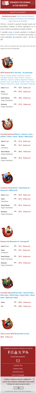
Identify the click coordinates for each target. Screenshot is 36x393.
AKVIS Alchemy (22, 16)
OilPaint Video (14, 295)
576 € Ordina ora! (24, 88)
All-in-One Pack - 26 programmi (21, 73)
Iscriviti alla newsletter (18, 357)
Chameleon (21, 76)
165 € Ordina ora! (24, 205)
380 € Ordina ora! (24, 306)
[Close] (34, 379)
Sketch (17, 84)
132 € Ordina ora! (24, 256)
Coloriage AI (3, 78)
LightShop (17, 80)
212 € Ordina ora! (24, 141)
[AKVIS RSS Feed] (27, 352)
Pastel (28, 82)
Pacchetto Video (5, 293)
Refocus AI (3, 84)
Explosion (28, 78)
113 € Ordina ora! (24, 246)
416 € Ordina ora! (24, 158)
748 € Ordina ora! (24, 98)
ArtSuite (8, 76)
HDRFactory (3, 80)
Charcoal (27, 76)
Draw (16, 78)
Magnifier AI (24, 80)
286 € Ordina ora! (24, 152)
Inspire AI (10, 80)
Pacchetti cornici (18, 372)
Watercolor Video (11, 298)
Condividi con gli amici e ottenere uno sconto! (18, 348)
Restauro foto (22, 19)
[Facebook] (9, 352)
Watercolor (32, 84)
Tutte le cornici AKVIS (20, 21)
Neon (8, 82)
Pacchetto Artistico (6, 134)
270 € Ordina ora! (24, 212)
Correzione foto (12, 19)
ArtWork (14, 76)
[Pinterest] (23, 352)
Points (32, 82)
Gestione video (18, 369)
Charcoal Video (28, 293)
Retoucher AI (10, 84)
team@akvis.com (11, 35)
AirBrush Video (17, 293)
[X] (20, 352)
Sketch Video (24, 295)
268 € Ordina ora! (24, 302)
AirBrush (2, 76)
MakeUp (31, 80)
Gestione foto (18, 365)
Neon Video (4, 295)
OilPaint (23, 82)
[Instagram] (12, 352)
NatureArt (3, 82)
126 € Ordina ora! (24, 195)
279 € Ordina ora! (24, 263)
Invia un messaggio (18, 375)
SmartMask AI (24, 84)
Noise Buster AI (15, 82)
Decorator (11, 78)
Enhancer (21, 78)
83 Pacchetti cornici (21, 334)
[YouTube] (15, 352)
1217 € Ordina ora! (24, 104)
